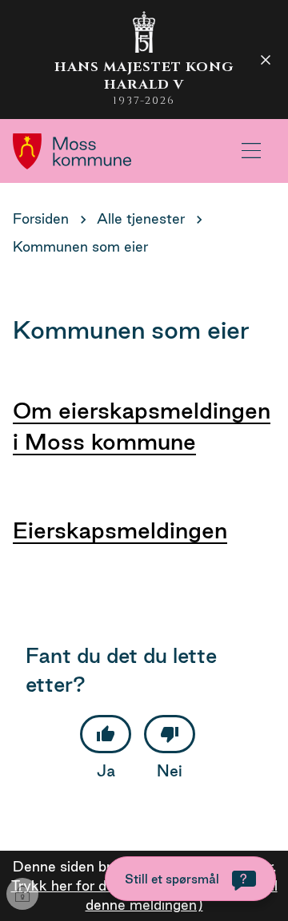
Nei (169, 771)
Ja (106, 771)
